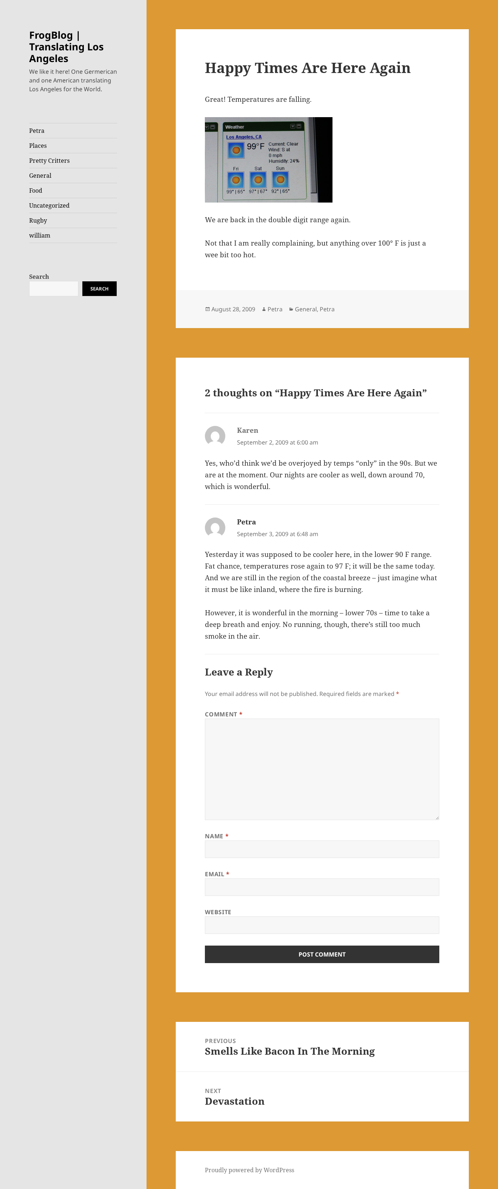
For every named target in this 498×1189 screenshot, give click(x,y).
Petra (36, 131)
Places (38, 146)
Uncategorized (49, 205)
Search (39, 277)
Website (218, 912)
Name (217, 836)
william (39, 235)
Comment (223, 714)
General (40, 176)
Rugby (38, 220)
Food (35, 190)
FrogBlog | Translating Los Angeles (66, 46)
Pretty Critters (49, 161)
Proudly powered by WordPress (249, 1170)
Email (217, 874)
